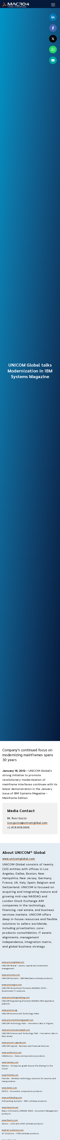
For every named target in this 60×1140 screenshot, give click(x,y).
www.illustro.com (10, 1120)
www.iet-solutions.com (13, 1130)
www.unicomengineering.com (16, 997)
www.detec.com (9, 1088)
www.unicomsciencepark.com (16, 1030)
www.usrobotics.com (11, 1052)
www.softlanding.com (12, 1097)
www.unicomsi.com (11, 975)
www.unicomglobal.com (18, 858)
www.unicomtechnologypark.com (17, 1020)
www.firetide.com (10, 1075)
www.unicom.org (9, 1010)
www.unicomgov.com (12, 984)
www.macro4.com (10, 1107)
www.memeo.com (10, 1062)
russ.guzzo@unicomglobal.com (27, 822)
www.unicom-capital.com (14, 1042)
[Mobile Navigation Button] (53, 5)
